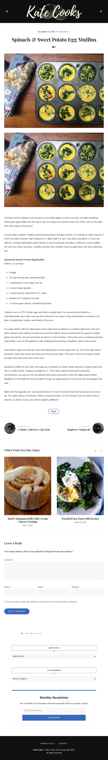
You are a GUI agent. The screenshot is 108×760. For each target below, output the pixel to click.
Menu (101, 11)
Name (7, 587)
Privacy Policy (48, 743)
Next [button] (101, 451)
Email (41, 587)
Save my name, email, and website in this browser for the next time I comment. (42, 601)
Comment (8, 560)
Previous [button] (95, 451)
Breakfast (64, 32)
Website (75, 587)
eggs (54, 411)
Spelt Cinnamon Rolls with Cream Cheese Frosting (28, 520)
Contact (63, 743)
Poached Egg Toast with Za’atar (80, 518)
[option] (27, 492)
